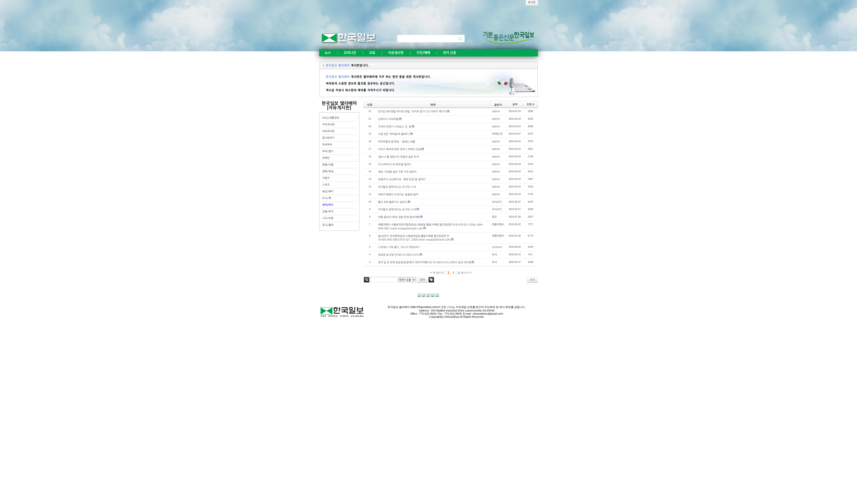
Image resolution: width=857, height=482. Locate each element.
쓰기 (532, 279)
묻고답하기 (328, 138)
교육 (372, 52)
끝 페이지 (464, 272)
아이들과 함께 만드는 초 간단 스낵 (397, 187)
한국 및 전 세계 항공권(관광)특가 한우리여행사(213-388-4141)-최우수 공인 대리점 (424, 262)
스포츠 (326, 184)
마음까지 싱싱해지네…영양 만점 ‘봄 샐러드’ (402, 179)
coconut (497, 247)
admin (496, 111)
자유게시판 (396, 52)
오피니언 (350, 52)
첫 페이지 (438, 272)
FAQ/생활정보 (330, 117)
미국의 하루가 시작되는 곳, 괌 (394, 126)
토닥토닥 (327, 144)
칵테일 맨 (497, 134)
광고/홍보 (327, 225)
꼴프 (494, 217)
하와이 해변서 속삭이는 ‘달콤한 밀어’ (398, 194)
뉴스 (328, 52)
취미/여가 (327, 205)
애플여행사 (498, 224)
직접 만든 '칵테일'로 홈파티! (394, 134)
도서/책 (326, 198)
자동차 (326, 178)
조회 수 (530, 104)
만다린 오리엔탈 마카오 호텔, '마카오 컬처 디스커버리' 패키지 (412, 111)
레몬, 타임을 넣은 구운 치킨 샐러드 (397, 171)
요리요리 (497, 202)
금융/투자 (327, 211)
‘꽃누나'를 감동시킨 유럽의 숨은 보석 (398, 157)
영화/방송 (327, 171)
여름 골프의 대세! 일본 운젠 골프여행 (398, 217)
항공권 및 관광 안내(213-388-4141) (398, 254)
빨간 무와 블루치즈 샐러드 (392, 202)
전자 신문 (449, 52)
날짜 (514, 104)
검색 (366, 280)
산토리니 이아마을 (388, 119)
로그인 (531, 2)
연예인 (326, 158)
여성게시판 (328, 131)
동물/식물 (327, 164)
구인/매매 (423, 52)
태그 (431, 280)
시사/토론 (327, 218)
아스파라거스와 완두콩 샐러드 (394, 164)
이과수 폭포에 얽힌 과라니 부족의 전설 (399, 149)
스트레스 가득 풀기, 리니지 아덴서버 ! (399, 247)
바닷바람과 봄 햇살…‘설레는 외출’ (396, 141)
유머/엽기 (327, 151)
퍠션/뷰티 (327, 191)
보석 (494, 254)
